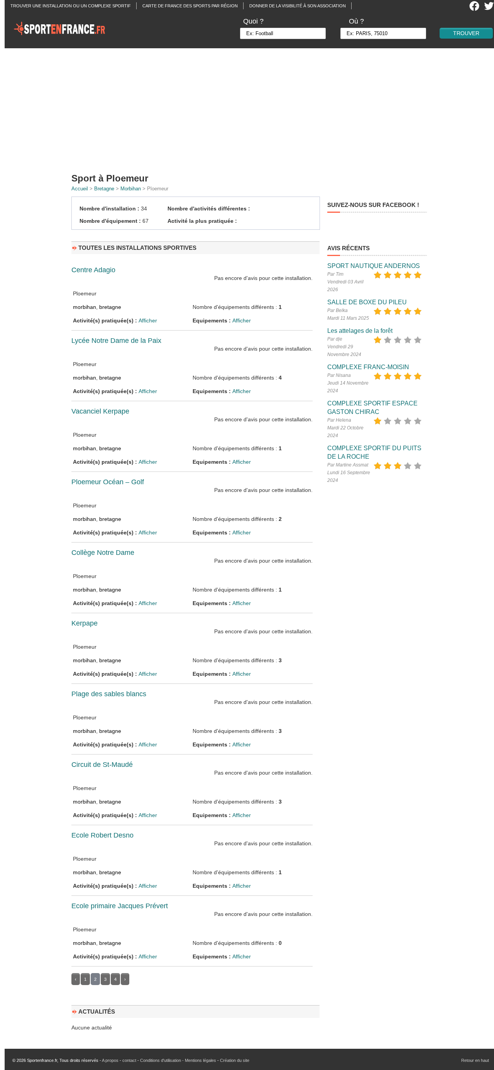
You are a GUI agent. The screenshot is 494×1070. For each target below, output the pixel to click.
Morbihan (130, 189)
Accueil (79, 189)
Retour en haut (475, 1060)
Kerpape (84, 623)
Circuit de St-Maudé (102, 764)
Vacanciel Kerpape (100, 411)
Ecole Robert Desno (102, 835)
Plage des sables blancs (108, 694)
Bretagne (104, 189)
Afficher (148, 320)
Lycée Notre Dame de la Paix (116, 340)
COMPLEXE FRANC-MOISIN (368, 367)
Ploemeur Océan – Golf (107, 482)
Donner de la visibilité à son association (297, 5)
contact (129, 1060)
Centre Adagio (93, 270)
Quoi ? (253, 21)
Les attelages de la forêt (359, 330)
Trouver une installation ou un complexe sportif (70, 5)
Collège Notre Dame (102, 552)
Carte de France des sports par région (190, 5)
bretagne (110, 307)
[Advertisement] (251, 108)
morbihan (84, 307)
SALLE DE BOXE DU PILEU (367, 302)
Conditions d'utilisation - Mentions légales (178, 1060)
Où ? (356, 21)
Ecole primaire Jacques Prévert (119, 906)
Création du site (234, 1060)
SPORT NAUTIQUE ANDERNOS (373, 266)
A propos (110, 1060)
